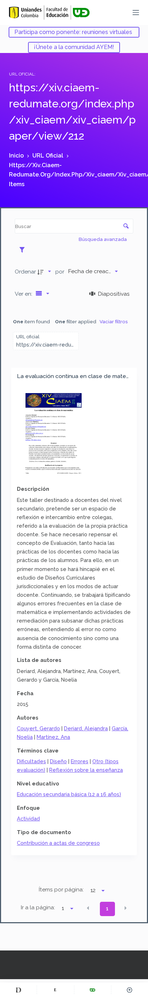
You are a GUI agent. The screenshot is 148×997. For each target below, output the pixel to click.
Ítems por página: (61, 889)
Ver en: (24, 293)
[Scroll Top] (129, 989)
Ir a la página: (38, 907)
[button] (88, 908)
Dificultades (31, 761)
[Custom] (18, 989)
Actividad (28, 818)
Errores (79, 761)
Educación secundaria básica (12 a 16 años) (69, 794)
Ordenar (25, 271)
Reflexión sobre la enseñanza (86, 770)
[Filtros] (24, 249)
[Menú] (136, 12)
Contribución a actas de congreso (58, 843)
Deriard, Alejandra (86, 728)
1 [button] (107, 908)
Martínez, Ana (53, 737)
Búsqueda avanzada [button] (103, 239)
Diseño (58, 761)
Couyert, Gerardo (38, 728)
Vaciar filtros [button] (114, 321)
